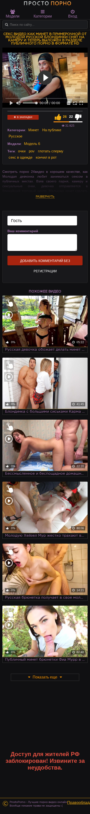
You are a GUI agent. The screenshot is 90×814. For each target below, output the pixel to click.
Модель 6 (32, 144)
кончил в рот (46, 157)
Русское (15, 136)
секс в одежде (20, 157)
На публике (51, 130)
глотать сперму (50, 151)
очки (21, 151)
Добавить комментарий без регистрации (45, 262)
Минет (33, 130)
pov (32, 151)
